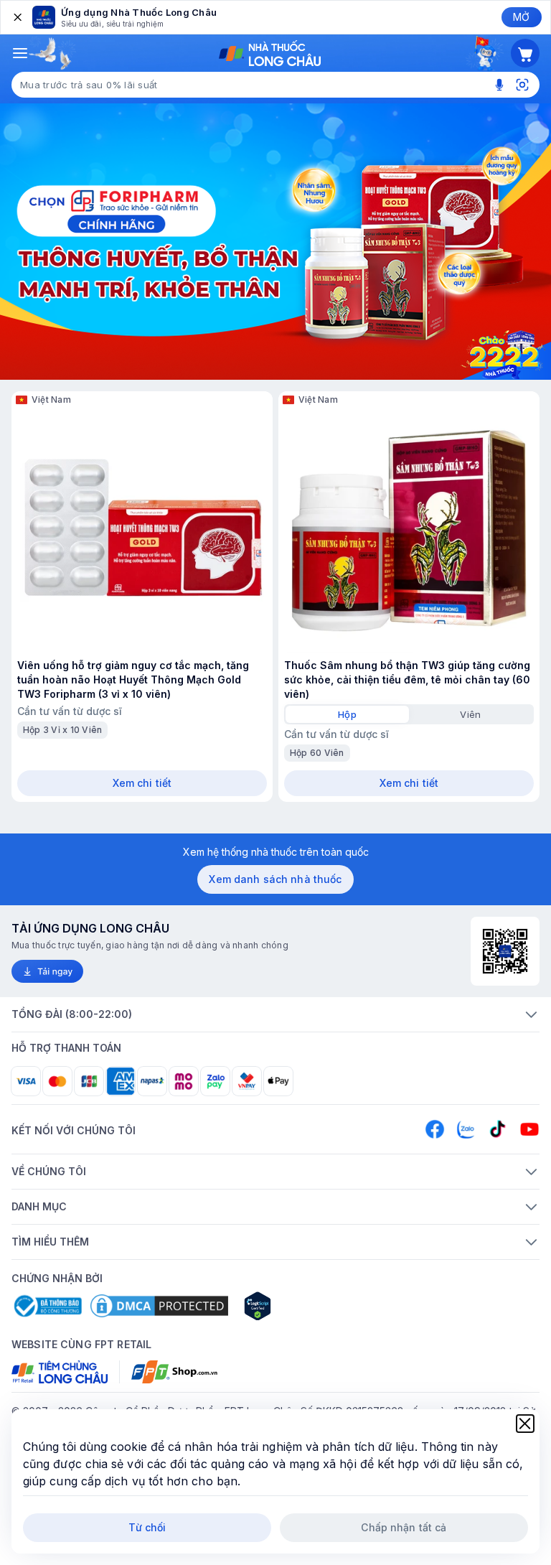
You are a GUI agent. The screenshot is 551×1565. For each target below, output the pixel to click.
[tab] (347, 714)
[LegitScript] (308, 1305)
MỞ (521, 17)
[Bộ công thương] (46, 1305)
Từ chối (147, 1527)
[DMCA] (159, 1305)
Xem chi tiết (142, 783)
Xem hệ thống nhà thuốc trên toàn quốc (276, 852)
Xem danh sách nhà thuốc (275, 879)
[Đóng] (16, 17)
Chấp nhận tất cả (403, 1527)
